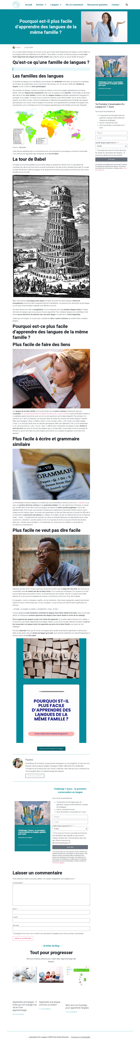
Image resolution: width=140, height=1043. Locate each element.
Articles (39, 4)
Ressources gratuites (97, 4)
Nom (15, 909)
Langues (55, 4)
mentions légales (58, 863)
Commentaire (18, 883)
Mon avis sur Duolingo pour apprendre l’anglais (77, 1006)
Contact (115, 4)
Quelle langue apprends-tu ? (62, 826)
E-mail (15, 917)
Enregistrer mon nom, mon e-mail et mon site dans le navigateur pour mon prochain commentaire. (49, 933)
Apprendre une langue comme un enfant (49, 1003)
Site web (16, 925)
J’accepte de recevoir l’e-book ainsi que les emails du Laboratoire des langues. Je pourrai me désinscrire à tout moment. (110, 152)
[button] (127, 5)
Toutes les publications (34, 776)
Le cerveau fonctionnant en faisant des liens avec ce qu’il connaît (45, 414)
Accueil (28, 4)
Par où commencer (74, 4)
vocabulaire (81, 503)
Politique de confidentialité (80, 1037)
